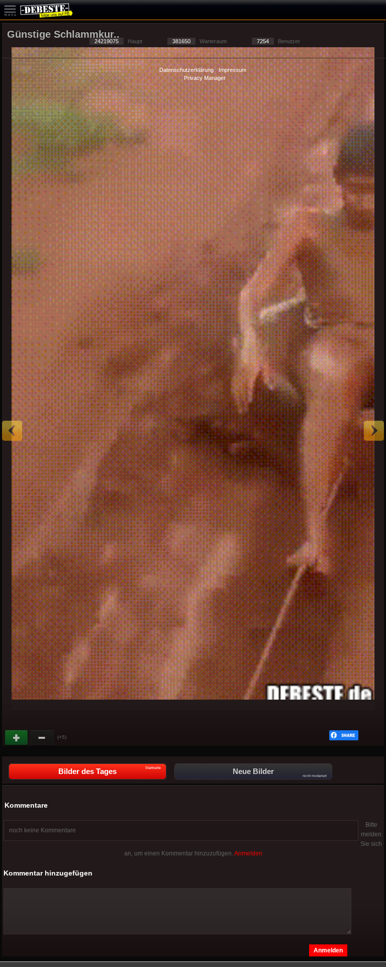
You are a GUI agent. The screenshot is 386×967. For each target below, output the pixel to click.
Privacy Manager (205, 78)
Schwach (42, 738)
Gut (17, 738)
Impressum (232, 70)
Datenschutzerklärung (186, 70)
